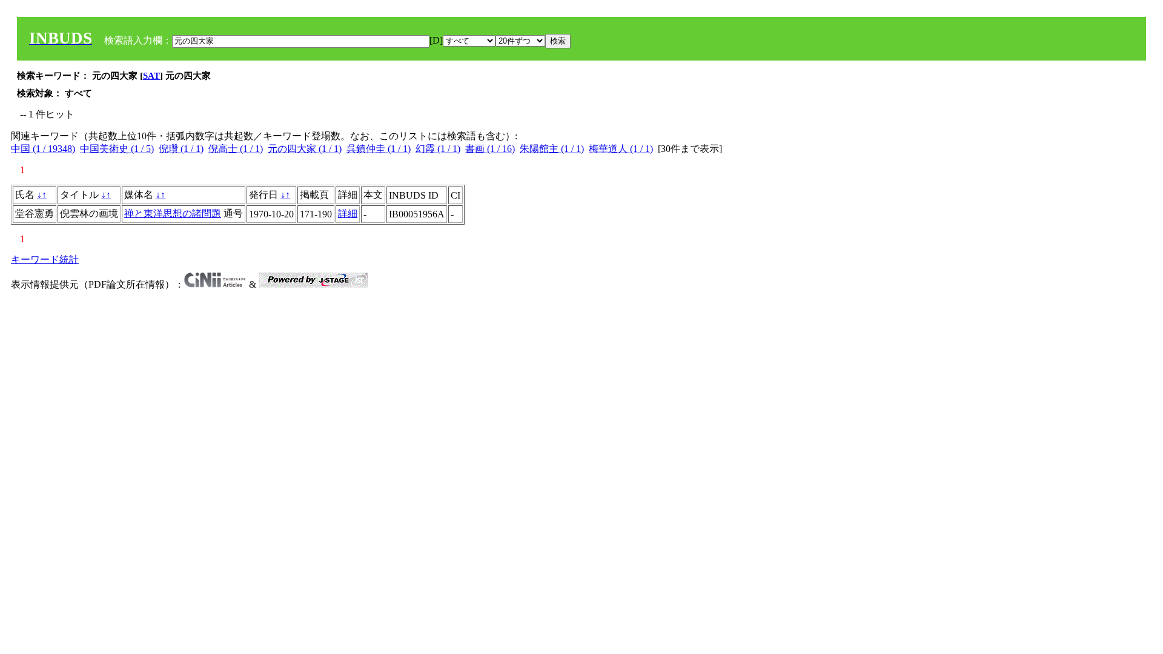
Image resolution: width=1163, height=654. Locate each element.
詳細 (347, 213)
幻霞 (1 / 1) (438, 149)
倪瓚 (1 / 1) (181, 149)
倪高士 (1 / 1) (235, 149)
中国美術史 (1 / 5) (117, 149)
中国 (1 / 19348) (43, 149)
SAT (151, 76)
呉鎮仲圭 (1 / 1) (378, 149)
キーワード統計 (45, 259)
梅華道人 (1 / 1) (621, 149)
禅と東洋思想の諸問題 (172, 213)
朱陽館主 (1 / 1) (552, 149)
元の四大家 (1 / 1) (305, 149)
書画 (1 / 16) (490, 149)
